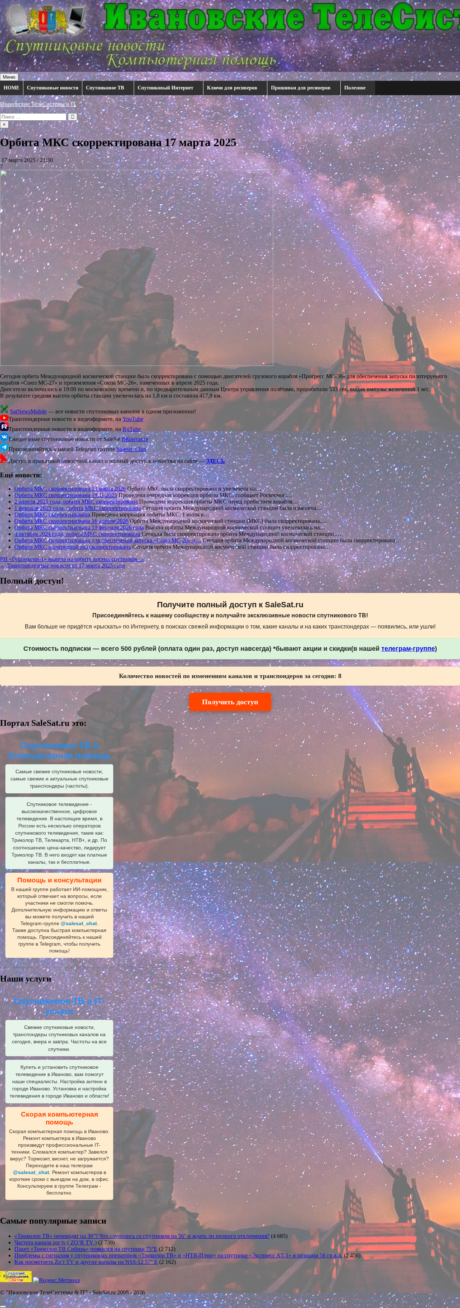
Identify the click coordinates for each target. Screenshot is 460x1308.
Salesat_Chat (131, 449)
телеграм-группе (408, 648)
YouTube (133, 419)
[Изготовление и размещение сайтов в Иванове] (16, 1280)
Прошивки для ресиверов (301, 88)
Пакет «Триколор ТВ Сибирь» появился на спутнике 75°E (85, 1249)
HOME (11, 88)
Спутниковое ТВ (105, 88)
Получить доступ (230, 702)
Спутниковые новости (52, 88)
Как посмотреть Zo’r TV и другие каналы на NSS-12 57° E (86, 1262)
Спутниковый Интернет (165, 88)
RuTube (132, 429)
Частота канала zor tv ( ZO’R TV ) (55, 1242)
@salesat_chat (79, 923)
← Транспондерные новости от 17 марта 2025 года (62, 565)
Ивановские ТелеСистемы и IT (38, 104)
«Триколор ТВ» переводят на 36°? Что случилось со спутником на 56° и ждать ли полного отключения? (142, 1236)
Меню (9, 77)
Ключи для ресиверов (232, 88)
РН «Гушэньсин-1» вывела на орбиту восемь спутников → (72, 559)
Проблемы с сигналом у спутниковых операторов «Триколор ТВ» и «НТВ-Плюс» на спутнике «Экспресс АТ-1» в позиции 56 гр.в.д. (178, 1255)
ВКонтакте (135, 439)
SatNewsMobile (28, 411)
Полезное (354, 88)
